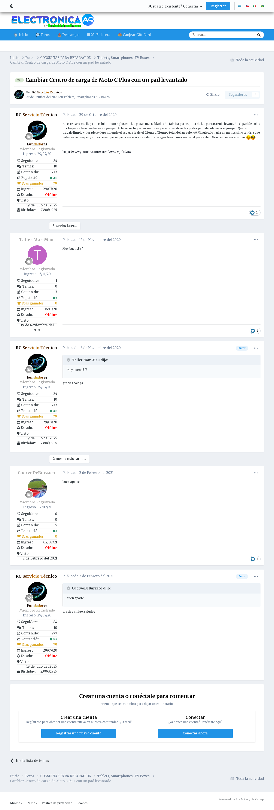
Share (214, 94)
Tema (31, 803)
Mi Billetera (100, 35)
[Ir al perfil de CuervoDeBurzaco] (37, 488)
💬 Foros (43, 35)
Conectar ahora (195, 733)
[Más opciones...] (256, 115)
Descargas (241, 34)
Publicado (90, 115)
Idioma (15, 803)
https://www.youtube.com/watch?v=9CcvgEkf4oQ (97, 152)
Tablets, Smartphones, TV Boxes (87, 97)
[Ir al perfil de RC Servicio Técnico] (19, 94)
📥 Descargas (68, 35)
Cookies (82, 803)
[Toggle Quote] (69, 360)
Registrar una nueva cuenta (78, 733)
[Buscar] (259, 34)
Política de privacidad (57, 803)
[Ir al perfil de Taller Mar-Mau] (37, 255)
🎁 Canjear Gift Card (134, 35)
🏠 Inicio (21, 35)
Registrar (218, 6)
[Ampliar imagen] (248, 137)
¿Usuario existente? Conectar (174, 6)
